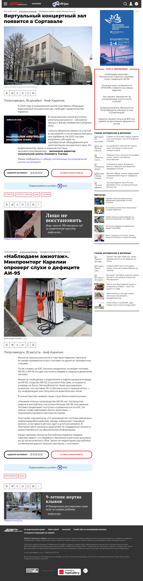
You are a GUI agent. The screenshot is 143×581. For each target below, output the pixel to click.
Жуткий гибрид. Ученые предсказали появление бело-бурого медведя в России (122, 175)
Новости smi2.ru (13, 239)
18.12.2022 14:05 (10, 11)
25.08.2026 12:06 (10, 252)
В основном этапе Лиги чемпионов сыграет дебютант (121, 209)
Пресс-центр (53, 530)
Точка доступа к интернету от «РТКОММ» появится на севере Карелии (117, 87)
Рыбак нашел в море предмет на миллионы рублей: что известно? (120, 218)
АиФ (25, 338)
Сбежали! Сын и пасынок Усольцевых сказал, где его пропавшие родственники (122, 157)
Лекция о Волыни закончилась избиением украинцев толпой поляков (119, 200)
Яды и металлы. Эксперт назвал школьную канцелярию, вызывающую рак (120, 295)
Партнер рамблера (48, 570)
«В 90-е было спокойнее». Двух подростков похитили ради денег (121, 304)
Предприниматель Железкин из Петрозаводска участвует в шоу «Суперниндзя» (117, 110)
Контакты (66, 530)
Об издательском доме (34, 530)
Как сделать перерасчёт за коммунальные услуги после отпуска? (117, 99)
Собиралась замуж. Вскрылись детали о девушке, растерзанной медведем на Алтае (120, 166)
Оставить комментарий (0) (71, 173)
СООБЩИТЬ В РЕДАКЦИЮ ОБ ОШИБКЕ (39, 533)
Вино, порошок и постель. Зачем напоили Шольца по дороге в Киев (121, 236)
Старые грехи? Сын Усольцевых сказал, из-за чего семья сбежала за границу (122, 268)
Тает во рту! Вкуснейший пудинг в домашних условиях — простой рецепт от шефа (121, 286)
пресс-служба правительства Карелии (21, 87)
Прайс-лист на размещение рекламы (90, 530)
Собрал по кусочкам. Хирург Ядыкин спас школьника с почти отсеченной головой (122, 139)
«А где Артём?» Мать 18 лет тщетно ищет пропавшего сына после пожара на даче (121, 148)
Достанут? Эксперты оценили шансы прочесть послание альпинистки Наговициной (122, 277)
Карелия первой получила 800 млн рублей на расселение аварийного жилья (116, 121)
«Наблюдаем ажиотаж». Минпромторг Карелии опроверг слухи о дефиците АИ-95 (116, 76)
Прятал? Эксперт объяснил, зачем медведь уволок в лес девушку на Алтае (121, 259)
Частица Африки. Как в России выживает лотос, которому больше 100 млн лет (121, 185)
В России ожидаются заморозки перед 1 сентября (120, 227)
